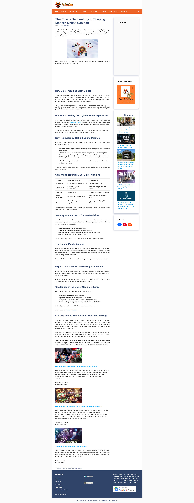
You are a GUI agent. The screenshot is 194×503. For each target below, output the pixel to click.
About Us (57, 479)
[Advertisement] (82, 77)
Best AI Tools (94, 11)
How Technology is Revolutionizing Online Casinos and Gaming (76, 366)
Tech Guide (83, 11)
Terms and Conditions (61, 490)
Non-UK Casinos (71, 310)
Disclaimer (58, 484)
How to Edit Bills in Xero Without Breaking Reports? (65, 467)
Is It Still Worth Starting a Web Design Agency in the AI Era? (125, 187)
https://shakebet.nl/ (75, 122)
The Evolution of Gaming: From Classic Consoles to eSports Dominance (69, 468)
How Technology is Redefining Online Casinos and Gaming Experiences (78, 406)
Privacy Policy (59, 487)
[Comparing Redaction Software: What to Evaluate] (126, 139)
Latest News (103, 11)
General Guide (112, 11)
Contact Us (63, 11)
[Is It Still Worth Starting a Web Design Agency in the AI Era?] (126, 177)
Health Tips (124, 11)
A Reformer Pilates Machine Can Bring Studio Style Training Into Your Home (125, 130)
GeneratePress (114, 500)
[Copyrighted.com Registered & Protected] (88, 484)
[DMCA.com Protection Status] (88, 477)
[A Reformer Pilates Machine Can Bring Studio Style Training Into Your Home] (126, 122)
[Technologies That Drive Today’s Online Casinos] (68, 442)
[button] (87, 11)
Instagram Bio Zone (60, 494)
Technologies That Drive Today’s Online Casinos (71, 446)
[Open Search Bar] (139, 11)
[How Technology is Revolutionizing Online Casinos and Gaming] (68, 362)
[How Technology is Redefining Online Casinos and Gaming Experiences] (68, 402)
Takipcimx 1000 (73, 11)
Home (56, 11)
